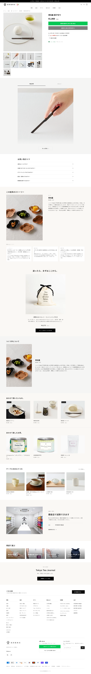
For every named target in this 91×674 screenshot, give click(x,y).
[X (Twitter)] (7, 655)
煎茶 (7, 603)
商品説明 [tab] (32, 83)
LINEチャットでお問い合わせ (49, 646)
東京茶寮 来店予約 (78, 608)
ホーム (4, 11)
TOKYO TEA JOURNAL (51, 617)
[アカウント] (84, 4)
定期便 (54, 8)
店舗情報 (75, 613)
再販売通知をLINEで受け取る (68, 23)
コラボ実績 (26, 666)
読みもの (48, 8)
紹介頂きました (19, 666)
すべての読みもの (50, 620)
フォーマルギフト (37, 608)
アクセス (75, 610)
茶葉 (32, 8)
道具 (36, 8)
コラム (48, 606)
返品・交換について (46, 666)
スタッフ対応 (53, 41)
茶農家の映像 (63, 615)
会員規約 (58, 666)
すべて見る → (82, 469)
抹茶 (7, 615)
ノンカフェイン (9, 620)
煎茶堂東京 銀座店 (78, 603)
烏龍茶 (7, 613)
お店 (59, 8)
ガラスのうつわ (23, 606)
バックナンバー (63, 613)
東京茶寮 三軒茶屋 (78, 606)
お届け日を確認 (53, 38)
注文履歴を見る (77, 592)
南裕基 (20, 11)
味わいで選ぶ (9, 625)
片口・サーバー (23, 610)
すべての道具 (22, 617)
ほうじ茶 (8, 608)
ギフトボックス (36, 610)
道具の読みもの (50, 610)
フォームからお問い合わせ (50, 650)
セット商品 (35, 613)
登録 (83, 647)
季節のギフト (36, 603)
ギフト (41, 8)
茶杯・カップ (23, 608)
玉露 (7, 606)
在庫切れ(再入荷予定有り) (68, 28)
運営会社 (13, 666)
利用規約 (53, 666)
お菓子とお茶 (49, 615)
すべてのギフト (36, 615)
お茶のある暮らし (50, 613)
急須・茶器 (22, 603)
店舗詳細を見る (52, 529)
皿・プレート (23, 613)
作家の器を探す (23, 615)
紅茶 (7, 610)
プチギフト (35, 606)
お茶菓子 (8, 632)
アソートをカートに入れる (45, 330)
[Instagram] (11, 655)
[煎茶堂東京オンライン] (9, 4)
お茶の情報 (49, 603)
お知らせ (8, 666)
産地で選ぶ (8, 627)
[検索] (81, 4)
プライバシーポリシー (65, 666)
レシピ (48, 608)
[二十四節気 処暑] (17, 4)
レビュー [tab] (59, 83)
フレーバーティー (10, 617)
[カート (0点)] (87, 4)
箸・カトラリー (14, 11)
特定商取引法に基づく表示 (35, 666)
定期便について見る (45, 578)
